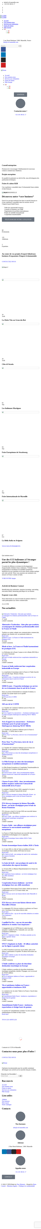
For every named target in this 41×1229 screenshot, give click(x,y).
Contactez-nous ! (20, 111)
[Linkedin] (3, 54)
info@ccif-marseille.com (20, 1127)
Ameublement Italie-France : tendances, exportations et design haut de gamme (17, 1006)
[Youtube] (3, 65)
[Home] (3, 70)
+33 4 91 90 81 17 (20, 114)
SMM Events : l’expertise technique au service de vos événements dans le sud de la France (20, 687)
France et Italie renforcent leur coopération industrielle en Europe (18, 667)
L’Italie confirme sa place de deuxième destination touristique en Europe (16, 965)
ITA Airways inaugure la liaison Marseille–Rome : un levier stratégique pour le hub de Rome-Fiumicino (19, 805)
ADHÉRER (3, 38)
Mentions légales (12, 1186)
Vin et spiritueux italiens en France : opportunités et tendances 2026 (16, 986)
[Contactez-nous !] (20, 103)
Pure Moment (21, 1184)
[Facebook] (3, 49)
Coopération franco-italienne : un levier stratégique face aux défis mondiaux (17, 884)
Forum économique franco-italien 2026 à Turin (20, 845)
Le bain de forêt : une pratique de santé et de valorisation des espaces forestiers (19, 864)
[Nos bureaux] (20, 1116)
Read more (5, 636)
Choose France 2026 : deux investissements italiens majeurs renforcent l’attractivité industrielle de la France (18, 783)
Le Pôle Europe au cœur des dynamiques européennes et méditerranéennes (18, 763)
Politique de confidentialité (27, 1186)
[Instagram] (3, 59)
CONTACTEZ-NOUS (9, 1057)
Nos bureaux (21, 1124)
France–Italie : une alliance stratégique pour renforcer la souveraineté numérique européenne (19, 827)
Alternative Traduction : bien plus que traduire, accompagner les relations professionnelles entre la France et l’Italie (20, 627)
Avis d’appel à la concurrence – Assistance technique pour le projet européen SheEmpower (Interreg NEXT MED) (18, 724)
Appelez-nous (20, 1168)
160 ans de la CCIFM (10, 704)
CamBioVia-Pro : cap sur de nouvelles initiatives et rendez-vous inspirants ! (17, 923)
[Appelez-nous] (20, 1160)
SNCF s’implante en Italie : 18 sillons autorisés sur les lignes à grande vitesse (20, 945)
